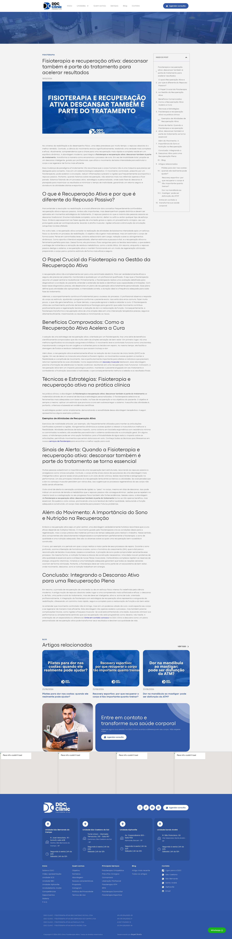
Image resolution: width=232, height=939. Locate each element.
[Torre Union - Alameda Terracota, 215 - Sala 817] (84, 838)
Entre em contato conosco (96, 618)
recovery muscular (111, 362)
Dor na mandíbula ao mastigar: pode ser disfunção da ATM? (171, 193)
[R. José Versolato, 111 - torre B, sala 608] (47, 842)
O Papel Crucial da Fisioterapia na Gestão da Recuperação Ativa (172, 92)
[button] (186, 57)
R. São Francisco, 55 (171, 835)
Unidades (81, 6)
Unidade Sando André (167, 830)
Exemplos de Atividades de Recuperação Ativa (173, 120)
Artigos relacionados (168, 164)
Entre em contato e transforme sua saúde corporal (169, 203)
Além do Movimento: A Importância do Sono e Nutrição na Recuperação (170, 144)
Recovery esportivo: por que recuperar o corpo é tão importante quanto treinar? (173, 182)
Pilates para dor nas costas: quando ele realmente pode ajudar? (174, 171)
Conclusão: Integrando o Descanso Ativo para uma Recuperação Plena (170, 153)
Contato (136, 6)
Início (69, 6)
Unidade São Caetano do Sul (96, 830)
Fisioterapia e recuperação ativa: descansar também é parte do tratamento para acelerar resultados (170, 71)
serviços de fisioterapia (59, 441)
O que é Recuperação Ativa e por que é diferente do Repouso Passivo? (172, 82)
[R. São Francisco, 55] (159, 838)
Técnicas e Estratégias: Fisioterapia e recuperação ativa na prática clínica (170, 112)
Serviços (114, 6)
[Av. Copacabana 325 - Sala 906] (122, 838)
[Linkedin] (158, 807)
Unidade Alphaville (128, 830)
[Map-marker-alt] (48, 824)
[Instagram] (140, 807)
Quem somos (100, 6)
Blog (125, 6)
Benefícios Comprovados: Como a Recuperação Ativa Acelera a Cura (170, 102)
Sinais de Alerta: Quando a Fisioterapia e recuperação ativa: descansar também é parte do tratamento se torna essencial (171, 131)
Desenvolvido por (129, 934)
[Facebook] (152, 807)
